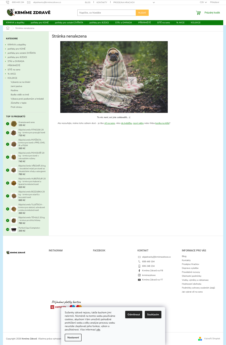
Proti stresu (16, 107)
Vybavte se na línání (20, 82)
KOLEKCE (12, 78)
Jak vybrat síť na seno (192, 291)
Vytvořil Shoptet (212, 338)
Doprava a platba (190, 268)
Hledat (142, 12)
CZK (202, 2)
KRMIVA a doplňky (17, 44)
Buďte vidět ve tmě (20, 94)
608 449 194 (148, 261)
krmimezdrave (148, 275)
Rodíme (14, 90)
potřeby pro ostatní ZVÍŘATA (22, 53)
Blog (87, 2)
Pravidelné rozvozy (191, 272)
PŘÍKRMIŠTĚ (14, 65)
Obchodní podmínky (191, 276)
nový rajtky (138, 123)
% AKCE (12, 73)
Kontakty (102, 2)
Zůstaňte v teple (18, 102)
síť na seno (109, 123)
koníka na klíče (162, 123)
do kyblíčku (126, 123)
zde (98, 329)
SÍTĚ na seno (14, 69)
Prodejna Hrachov (124, 2)
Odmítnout (134, 314)
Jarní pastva (16, 86)
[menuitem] (15, 22)
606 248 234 (148, 266)
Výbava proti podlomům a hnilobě (27, 98)
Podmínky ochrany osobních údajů (198, 287)
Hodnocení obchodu (191, 283)
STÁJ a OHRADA (16, 61)
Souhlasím (153, 314)
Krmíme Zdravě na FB (152, 270)
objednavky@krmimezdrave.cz (156, 256)
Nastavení (73, 337)
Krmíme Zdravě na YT (152, 279)
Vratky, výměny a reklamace (195, 280)
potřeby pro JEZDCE (17, 57)
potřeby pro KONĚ (16, 48)
